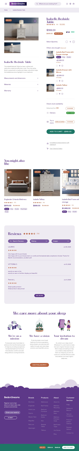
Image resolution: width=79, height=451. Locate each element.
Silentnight (31, 428)
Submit (10, 417)
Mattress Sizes (56, 412)
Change (70, 108)
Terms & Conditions (69, 415)
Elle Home (31, 402)
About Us (56, 402)
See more (39, 295)
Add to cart (68, 447)
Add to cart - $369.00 (60, 132)
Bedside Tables (43, 425)
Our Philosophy (39, 365)
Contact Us (70, 433)
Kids (42, 421)
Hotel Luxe (31, 409)
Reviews (62, 24)
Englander (31, 406)
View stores (60, 121)
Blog (55, 434)
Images (55, 241)
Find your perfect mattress (69, 421)
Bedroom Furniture (44, 410)
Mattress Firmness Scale (56, 419)
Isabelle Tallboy (61, 85)
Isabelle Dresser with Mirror (64, 71)
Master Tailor (32, 417)
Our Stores (57, 430)
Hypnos (30, 413)
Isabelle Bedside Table (19, 10)
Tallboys (43, 430)
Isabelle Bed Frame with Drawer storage (65, 53)
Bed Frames (44, 406)
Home (6, 10)
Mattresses (44, 402)
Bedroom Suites (44, 416)
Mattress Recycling (57, 406)
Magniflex (31, 421)
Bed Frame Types (57, 425)
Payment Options (69, 428)
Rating (34, 241)
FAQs (68, 404)
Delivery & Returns (69, 409)
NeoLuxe (31, 424)
